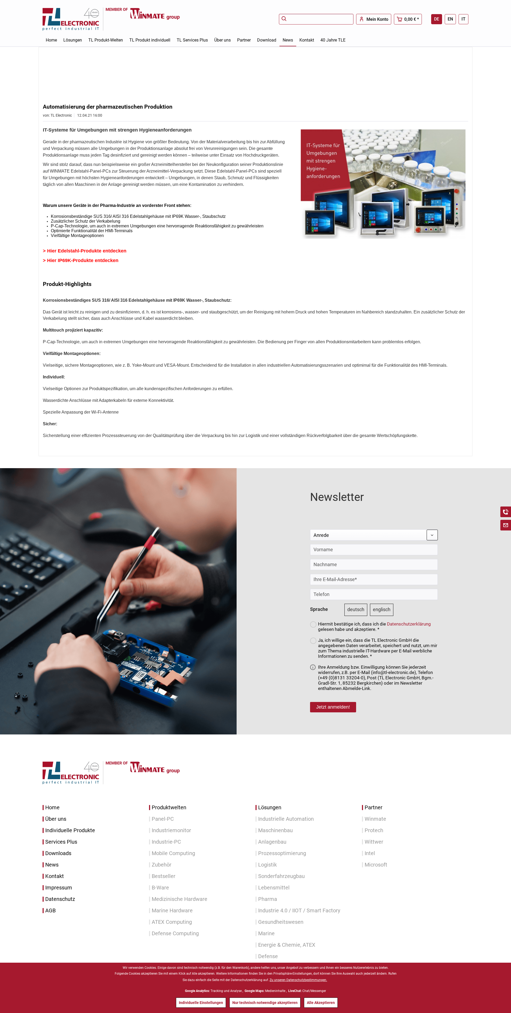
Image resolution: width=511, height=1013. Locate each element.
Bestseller (163, 876)
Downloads (58, 853)
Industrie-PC (166, 841)
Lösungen (269, 807)
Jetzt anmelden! (333, 707)
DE (436, 19)
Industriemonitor (171, 830)
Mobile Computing (173, 853)
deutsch (355, 609)
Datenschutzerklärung (409, 624)
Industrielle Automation (286, 819)
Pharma (267, 899)
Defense (268, 956)
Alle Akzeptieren (321, 1002)
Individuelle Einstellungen (201, 1002)
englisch (381, 609)
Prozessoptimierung (282, 853)
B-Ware (160, 887)
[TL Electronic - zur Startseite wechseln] (74, 19)
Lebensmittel (274, 887)
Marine (266, 933)
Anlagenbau (272, 841)
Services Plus (61, 841)
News (52, 864)
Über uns (55, 819)
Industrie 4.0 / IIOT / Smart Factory (299, 910)
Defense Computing (175, 933)
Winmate (375, 819)
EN (450, 19)
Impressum (58, 887)
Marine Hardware (172, 910)
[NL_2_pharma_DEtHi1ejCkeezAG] (383, 184)
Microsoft (376, 864)
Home (52, 807)
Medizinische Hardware (179, 899)
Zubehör (161, 864)
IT (463, 19)
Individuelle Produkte (70, 830)
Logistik (267, 864)
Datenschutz (60, 899)
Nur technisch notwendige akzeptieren (265, 1002)
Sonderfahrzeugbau (281, 876)
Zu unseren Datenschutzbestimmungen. (298, 980)
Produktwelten (169, 807)
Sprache (319, 609)
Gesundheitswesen (280, 922)
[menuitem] (316, 19)
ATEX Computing (172, 922)
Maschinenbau (275, 830)
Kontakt (54, 876)
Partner (373, 807)
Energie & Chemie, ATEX (286, 944)
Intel (370, 853)
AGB (50, 910)
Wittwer (374, 841)
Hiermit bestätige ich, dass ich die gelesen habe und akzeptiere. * (374, 626)
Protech (374, 830)
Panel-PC (163, 819)
